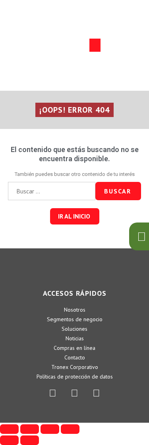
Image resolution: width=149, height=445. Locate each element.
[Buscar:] (51, 191)
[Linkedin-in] (53, 393)
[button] (95, 45)
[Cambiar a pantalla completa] (50, 429)
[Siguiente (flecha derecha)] (29, 440)
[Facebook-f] (75, 393)
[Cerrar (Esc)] (9, 429)
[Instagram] (96, 393)
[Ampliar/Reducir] (70, 429)
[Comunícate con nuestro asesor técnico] (139, 236)
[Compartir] (29, 429)
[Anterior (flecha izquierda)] (9, 440)
